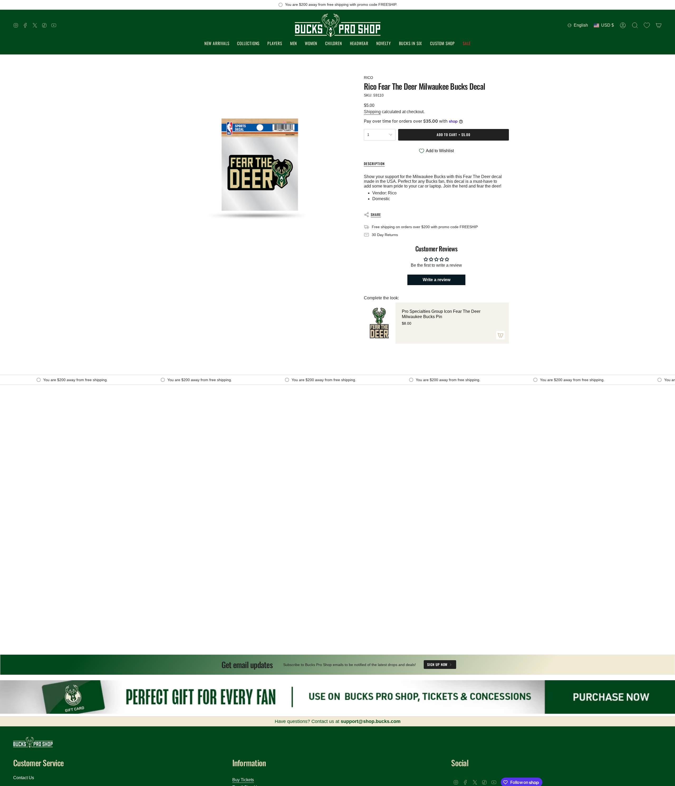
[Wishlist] (647, 25)
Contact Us (23, 777)
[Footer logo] (33, 742)
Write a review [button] (436, 279)
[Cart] (659, 25)
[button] (248, 43)
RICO (368, 77)
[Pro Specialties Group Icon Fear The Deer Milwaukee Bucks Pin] (380, 323)
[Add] (500, 335)
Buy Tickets (243, 780)
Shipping (372, 111)
